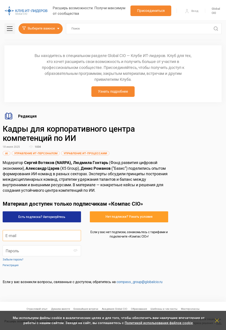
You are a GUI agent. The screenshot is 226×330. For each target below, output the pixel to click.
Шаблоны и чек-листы (164, 308)
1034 (37, 146)
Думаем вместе (60, 308)
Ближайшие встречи (85, 308)
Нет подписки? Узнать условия (129, 216)
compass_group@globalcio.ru (139, 282)
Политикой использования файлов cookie (159, 323)
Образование (139, 308)
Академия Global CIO (114, 308)
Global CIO (216, 11)
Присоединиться (151, 11)
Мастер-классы (190, 308)
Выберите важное (41, 28)
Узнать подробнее (113, 91)
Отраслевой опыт (36, 308)
